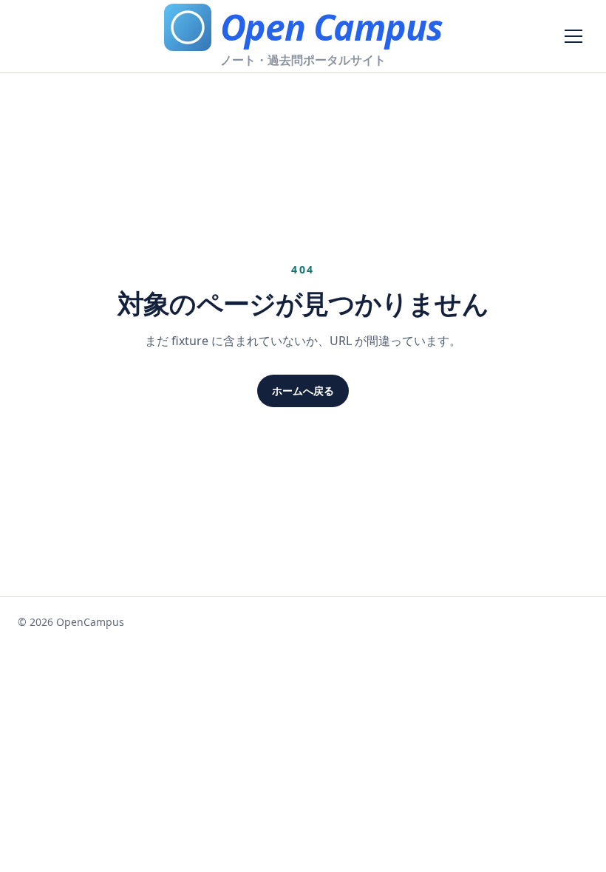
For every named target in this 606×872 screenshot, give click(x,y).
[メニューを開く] (573, 36)
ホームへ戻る (303, 391)
